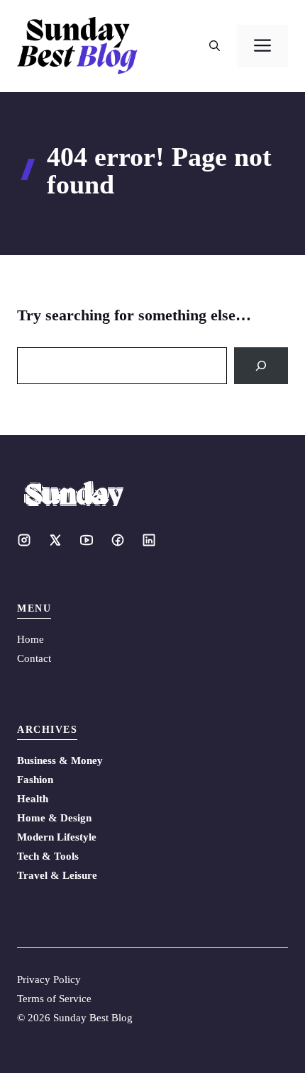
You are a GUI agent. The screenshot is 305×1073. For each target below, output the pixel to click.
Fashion (35, 779)
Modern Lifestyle (56, 837)
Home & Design (54, 818)
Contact (34, 658)
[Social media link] (24, 540)
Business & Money (60, 760)
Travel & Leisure (57, 875)
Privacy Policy (49, 979)
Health (32, 798)
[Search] (261, 365)
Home (30, 639)
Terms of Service (54, 998)
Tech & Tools (48, 856)
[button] (214, 46)
